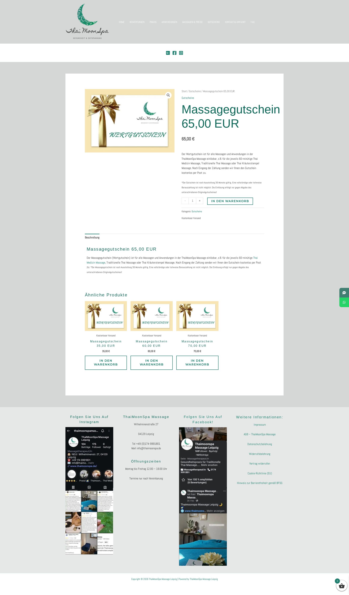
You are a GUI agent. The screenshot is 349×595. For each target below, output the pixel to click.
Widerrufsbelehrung (259, 454)
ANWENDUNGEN (169, 22)
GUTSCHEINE (214, 22)
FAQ (252, 22)
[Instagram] (181, 53)
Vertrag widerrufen (259, 463)
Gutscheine (195, 91)
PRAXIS (153, 22)
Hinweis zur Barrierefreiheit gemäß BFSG (259, 483)
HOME (122, 22)
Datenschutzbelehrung (259, 444)
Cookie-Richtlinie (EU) (260, 473)
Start (184, 91)
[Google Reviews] (168, 53)
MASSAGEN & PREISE (192, 22)
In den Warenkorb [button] (106, 362)
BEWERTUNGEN (137, 22)
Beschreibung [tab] (92, 237)
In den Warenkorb (230, 201)
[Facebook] (174, 53)
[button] (168, 95)
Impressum (260, 425)
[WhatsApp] (344, 302)
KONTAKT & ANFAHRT (235, 22)
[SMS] (344, 293)
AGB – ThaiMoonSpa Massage (260, 434)
